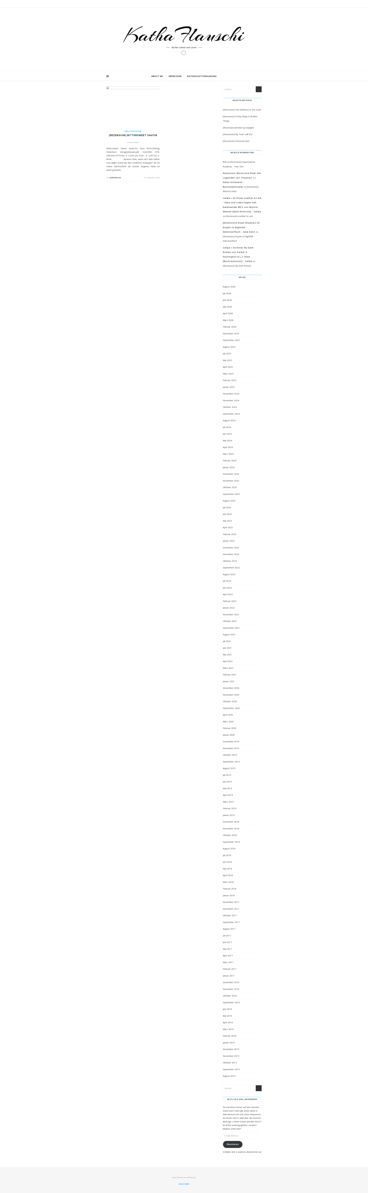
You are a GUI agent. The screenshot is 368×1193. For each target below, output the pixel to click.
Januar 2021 (229, 681)
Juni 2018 (227, 861)
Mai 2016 (227, 1015)
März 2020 (228, 721)
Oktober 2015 (230, 1062)
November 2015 (231, 1055)
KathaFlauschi (184, 35)
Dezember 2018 (231, 821)
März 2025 (228, 373)
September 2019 (231, 761)
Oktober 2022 (230, 560)
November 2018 (231, 828)
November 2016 (231, 989)
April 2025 (228, 366)
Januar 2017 (229, 975)
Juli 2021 (227, 641)
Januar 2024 (229, 467)
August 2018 (229, 848)
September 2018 (231, 841)
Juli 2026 (227, 293)
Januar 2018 (229, 895)
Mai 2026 (227, 306)
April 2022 (228, 594)
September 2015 (231, 1069)
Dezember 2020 (231, 687)
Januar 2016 (229, 1042)
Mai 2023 (227, 520)
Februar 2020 (229, 728)
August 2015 (229, 1075)
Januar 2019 (229, 815)
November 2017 (231, 908)
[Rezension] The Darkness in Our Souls (242, 109)
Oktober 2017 (230, 915)
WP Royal (191, 1177)
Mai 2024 (227, 440)
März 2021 (228, 667)
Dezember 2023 (231, 473)
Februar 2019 (229, 808)
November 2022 (231, 554)
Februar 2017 (229, 968)
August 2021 (229, 634)
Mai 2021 (227, 654)
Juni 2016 (227, 1009)
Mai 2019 (227, 788)
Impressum (175, 76)
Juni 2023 (227, 514)
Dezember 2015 (231, 1049)
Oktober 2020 (230, 701)
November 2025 (231, 333)
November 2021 (231, 614)
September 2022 (231, 567)
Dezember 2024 (231, 393)
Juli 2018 (227, 855)
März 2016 (228, 1029)
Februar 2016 (229, 1035)
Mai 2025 (227, 360)
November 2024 (231, 400)
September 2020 (231, 708)
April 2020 (228, 714)
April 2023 (228, 527)
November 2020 (231, 694)
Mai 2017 (227, 948)
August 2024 (229, 420)
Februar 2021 (229, 674)
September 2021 (231, 627)
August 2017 (229, 928)
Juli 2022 (227, 580)
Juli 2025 (227, 353)
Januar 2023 (229, 540)
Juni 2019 (227, 781)
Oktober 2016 (230, 995)
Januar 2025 (229, 387)
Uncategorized (133, 131)
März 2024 (228, 453)
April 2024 (228, 447)
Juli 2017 (227, 935)
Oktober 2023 (230, 487)
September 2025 (231, 340)
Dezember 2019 (231, 741)
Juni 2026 (227, 300)
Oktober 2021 (230, 621)
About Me (157, 76)
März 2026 (228, 320)
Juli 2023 (227, 507)
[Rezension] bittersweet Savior (133, 135)
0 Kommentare (133, 142)
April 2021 (228, 661)
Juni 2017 (227, 942)
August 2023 (229, 500)
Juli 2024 (227, 427)
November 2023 (231, 480)
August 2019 (229, 768)
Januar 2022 (229, 607)
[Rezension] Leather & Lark (239, 216)
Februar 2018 (229, 888)
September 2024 (231, 413)
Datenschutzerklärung (202, 76)
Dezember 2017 (231, 902)
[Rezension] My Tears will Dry (237, 134)
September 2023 (231, 494)
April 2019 (228, 795)
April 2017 (228, 955)
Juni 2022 (227, 587)
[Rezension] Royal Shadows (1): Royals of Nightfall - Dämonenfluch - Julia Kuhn (241, 227)
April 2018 (228, 875)
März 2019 (228, 801)
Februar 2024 (229, 460)
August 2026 (229, 286)
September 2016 (231, 1002)
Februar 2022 (229, 601)
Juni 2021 (227, 647)
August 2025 (229, 346)
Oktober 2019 (230, 754)
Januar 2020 (229, 734)
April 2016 (228, 1022)
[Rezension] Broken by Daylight (238, 127)
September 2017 (231, 922)
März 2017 (228, 962)
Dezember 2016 (231, 982)
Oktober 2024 (230, 407)
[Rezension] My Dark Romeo (237, 265)
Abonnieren (233, 1144)
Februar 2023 (229, 534)
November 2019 (231, 748)
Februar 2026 (229, 326)
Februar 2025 (229, 380)
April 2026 (228, 313)
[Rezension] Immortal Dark (236, 141)
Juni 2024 (227, 433)
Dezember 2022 (231, 547)
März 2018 (228, 882)
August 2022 (229, 574)
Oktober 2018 (230, 835)
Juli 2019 (227, 775)
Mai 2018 (227, 868)
